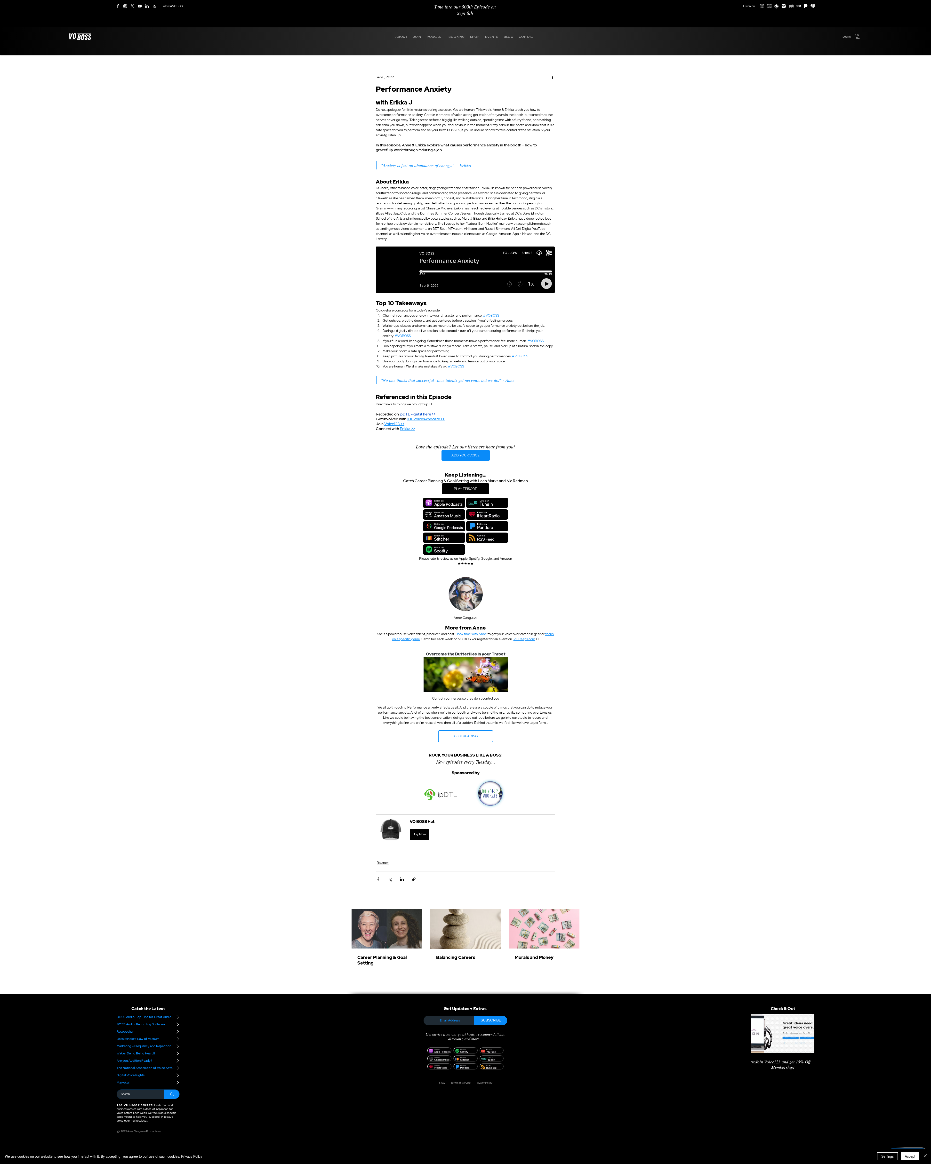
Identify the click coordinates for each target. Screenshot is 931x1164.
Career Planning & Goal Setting (382, 960)
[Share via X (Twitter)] (390, 879)
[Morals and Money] (544, 929)
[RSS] (154, 6)
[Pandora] (805, 6)
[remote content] (465, 270)
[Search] (171, 1094)
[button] (401, 37)
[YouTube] (139, 6)
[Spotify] (783, 6)
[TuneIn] (798, 6)
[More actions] (552, 77)
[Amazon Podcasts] (769, 6)
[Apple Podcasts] (762, 6)
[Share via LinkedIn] (402, 879)
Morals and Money (534, 957)
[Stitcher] (791, 6)
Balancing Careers (455, 957)
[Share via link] (413, 879)
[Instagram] (125, 6)
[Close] (925, 1156)
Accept (910, 1156)
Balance (383, 863)
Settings (887, 1156)
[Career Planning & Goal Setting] (387, 929)
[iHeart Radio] (813, 6)
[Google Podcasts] (776, 6)
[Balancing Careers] (465, 929)
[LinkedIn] (146, 6)
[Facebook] (117, 6)
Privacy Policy (191, 1156)
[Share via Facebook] (378, 879)
